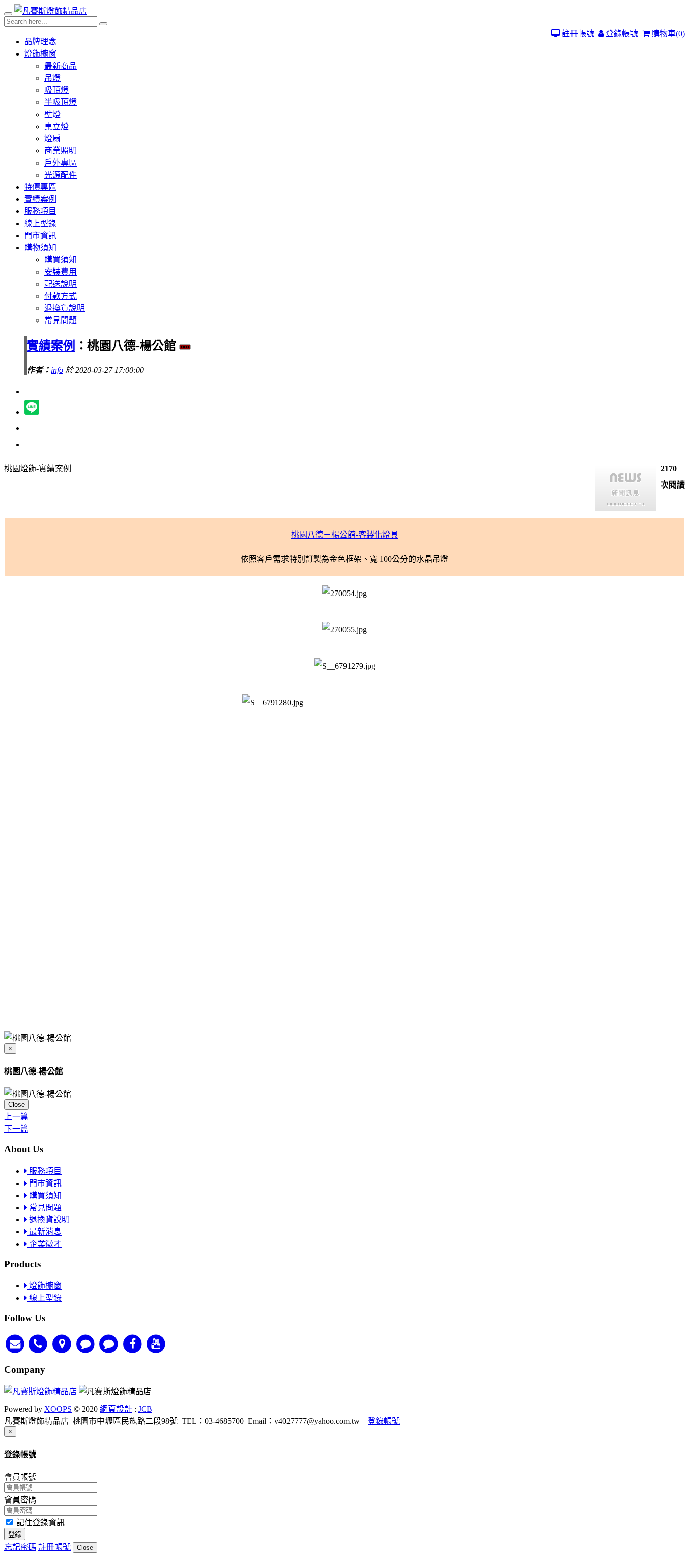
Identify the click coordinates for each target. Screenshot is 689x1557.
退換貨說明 (64, 308)
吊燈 (52, 78)
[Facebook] (133, 1343)
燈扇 (52, 138)
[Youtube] (156, 1343)
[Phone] (39, 1343)
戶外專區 (60, 162)
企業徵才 (44, 1244)
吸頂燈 (56, 90)
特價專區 (40, 187)
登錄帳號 (621, 33)
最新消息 (44, 1231)
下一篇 (16, 1128)
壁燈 (52, 114)
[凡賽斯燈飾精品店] (50, 11)
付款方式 (60, 296)
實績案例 (40, 199)
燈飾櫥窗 (40, 53)
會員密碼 (20, 1499)
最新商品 (60, 66)
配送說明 (60, 284)
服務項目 (40, 211)
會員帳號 (20, 1477)
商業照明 (60, 150)
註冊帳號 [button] (54, 1547)
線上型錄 (40, 223)
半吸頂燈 (60, 102)
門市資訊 (40, 235)
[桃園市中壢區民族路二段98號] (63, 1343)
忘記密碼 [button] (20, 1547)
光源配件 (60, 175)
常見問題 (60, 320)
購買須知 (60, 259)
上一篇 (16, 1116)
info (57, 370)
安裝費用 (60, 271)
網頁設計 (116, 1409)
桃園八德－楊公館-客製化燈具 (344, 534)
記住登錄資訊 (39, 1522)
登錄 (14, 1534)
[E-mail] (16, 1343)
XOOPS (58, 1409)
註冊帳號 (577, 33)
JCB (145, 1409)
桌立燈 (56, 126)
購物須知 (40, 247)
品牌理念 (40, 41)
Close (16, 1104)
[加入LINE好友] (86, 1343)
